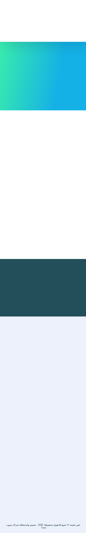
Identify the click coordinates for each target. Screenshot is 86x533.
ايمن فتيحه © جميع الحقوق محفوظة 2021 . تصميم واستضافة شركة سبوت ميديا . (43, 526)
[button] (43, 9)
